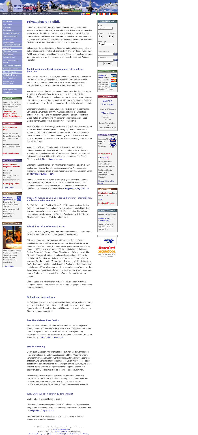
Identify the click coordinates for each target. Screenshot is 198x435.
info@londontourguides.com (50, 159)
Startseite (4, 14)
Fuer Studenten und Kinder (10, 61)
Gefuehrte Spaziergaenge (8, 29)
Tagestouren (8, 39)
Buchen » (104, 158)
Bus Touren (7, 25)
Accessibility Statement (73, 434)
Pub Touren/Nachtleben (12, 66)
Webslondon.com (61, 431)
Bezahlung (7, 48)
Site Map (86, 434)
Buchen (36, 14)
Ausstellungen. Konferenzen (8, 82)
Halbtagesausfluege (10, 36)
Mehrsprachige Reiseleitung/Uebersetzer (12, 44)
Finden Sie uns (45, 14)
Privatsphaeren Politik (56, 434)
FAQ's (28, 14)
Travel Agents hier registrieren (10, 91)
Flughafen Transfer (10, 75)
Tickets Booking (9, 57)
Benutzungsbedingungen (38, 434)
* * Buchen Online (107, 113)
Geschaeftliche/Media (11, 33)
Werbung (21, 14)
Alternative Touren (10, 51)
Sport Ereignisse (9, 78)
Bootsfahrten (8, 54)
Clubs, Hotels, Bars (10, 72)
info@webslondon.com (61, 429)
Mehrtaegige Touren (10, 69)
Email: (100, 199)
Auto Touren (7, 21)
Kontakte (13, 14)
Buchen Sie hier (8, 188)
